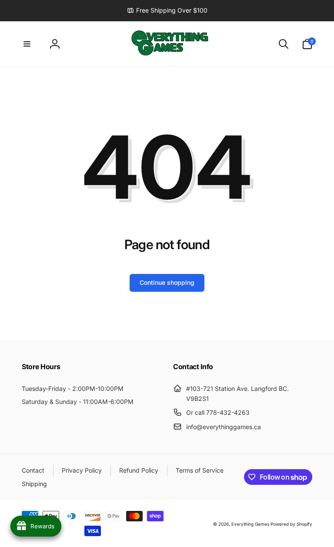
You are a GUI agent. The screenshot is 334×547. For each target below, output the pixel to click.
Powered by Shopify (291, 524)
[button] (27, 43)
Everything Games (250, 524)
